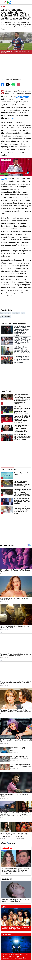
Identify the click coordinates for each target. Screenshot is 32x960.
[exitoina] (16, 848)
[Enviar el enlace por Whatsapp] (13, 84)
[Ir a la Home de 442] (7, 3)
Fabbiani (4, 178)
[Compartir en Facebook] (2, 84)
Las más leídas (7, 391)
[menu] (2, 2)
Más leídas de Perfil (9, 470)
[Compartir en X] (8, 84)
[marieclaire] (16, 879)
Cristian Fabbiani (5, 313)
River (12, 118)
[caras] (16, 907)
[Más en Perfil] (11, 843)
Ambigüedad (16, 313)
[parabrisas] (16, 935)
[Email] (18, 84)
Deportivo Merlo (5, 316)
